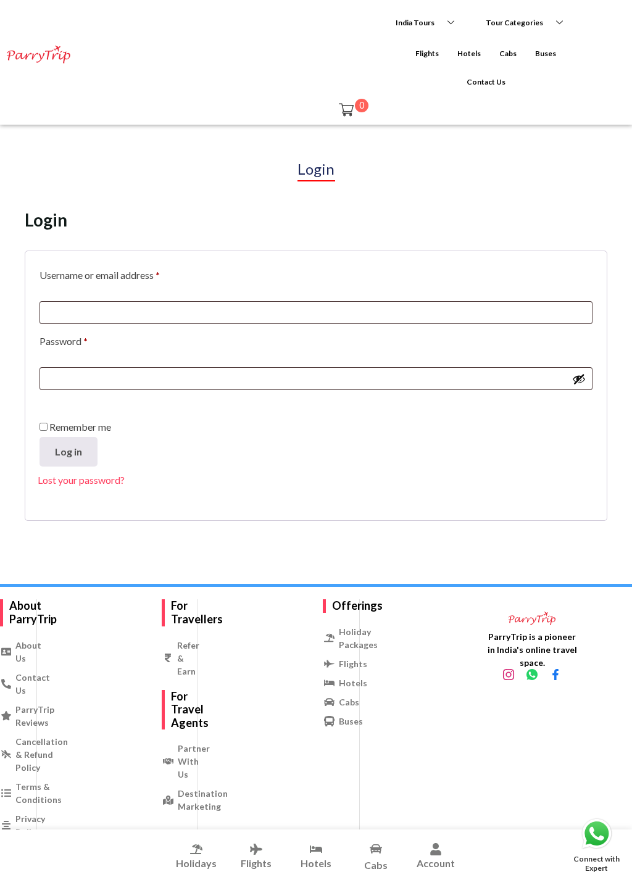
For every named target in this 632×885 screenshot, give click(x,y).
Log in (68, 451)
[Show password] (579, 379)
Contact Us (486, 81)
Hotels (469, 53)
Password (64, 341)
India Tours (415, 22)
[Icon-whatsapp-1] (532, 674)
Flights (427, 53)
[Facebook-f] (555, 674)
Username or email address (100, 275)
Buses (545, 53)
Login (316, 169)
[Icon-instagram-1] (508, 674)
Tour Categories (514, 22)
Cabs (508, 53)
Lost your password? (81, 480)
